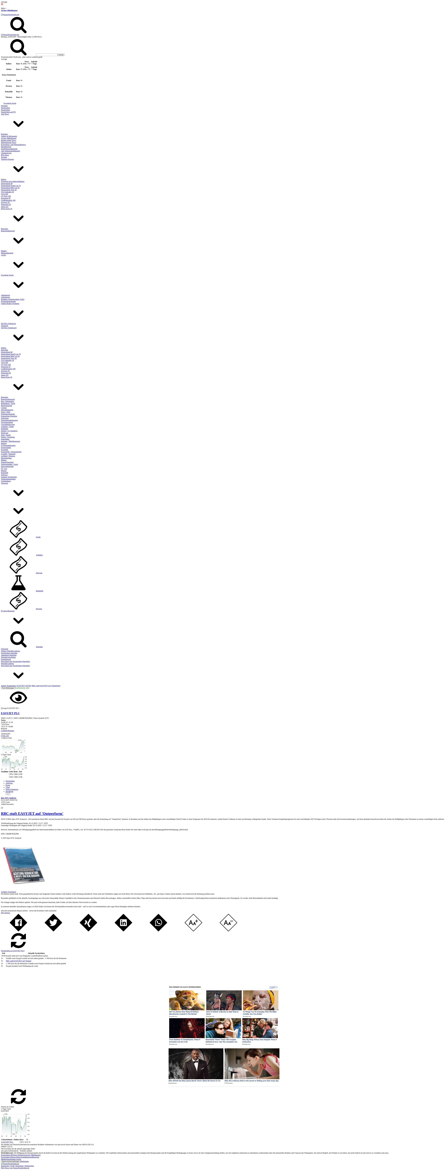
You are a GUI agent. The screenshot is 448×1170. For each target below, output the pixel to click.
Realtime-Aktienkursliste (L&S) (12, 299)
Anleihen (39, 555)
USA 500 (4, 194)
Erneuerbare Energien (9, 416)
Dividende (9, 792)
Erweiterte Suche (10, 103)
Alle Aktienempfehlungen (10, 151)
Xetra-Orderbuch (12, 789)
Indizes (3, 179)
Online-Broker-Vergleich (10, 304)
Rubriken (4, 134)
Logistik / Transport (8, 454)
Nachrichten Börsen (8, 1157)
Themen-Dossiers (7, 159)
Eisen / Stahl (5, 412)
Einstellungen (6, 659)
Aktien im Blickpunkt (9, 136)
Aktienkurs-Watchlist (8, 655)
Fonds (38, 537)
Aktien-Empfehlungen (24, 1157)
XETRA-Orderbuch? (9, 328)
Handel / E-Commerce (9, 431)
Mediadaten (24, 1161)
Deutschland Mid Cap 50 (10, 188)
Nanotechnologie (7, 462)
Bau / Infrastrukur (7, 401)
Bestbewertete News (8, 140)
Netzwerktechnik (7, 466)
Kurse (8, 785)
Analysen (9, 783)
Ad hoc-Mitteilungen (9, 10)
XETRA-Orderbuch (8, 324)
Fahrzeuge (5, 418)
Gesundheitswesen (8, 424)
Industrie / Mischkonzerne (10, 441)
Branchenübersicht (8, 231)
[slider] (4, 806)
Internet (4, 443)
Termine (4, 157)
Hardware (4, 433)
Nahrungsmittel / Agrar (9, 464)
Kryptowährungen (7, 611)
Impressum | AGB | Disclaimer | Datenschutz (17, 1166)
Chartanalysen (6, 153)
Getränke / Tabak (7, 427)
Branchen (4, 229)
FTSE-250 (5, 736)
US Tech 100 (6, 196)
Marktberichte (6, 147)
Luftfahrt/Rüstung (7, 731)
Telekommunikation (8, 479)
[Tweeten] (53, 931)
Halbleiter (4, 429)
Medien (4, 251)
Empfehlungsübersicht (9, 149)
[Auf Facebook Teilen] (18, 931)
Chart (8, 787)
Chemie (4, 408)
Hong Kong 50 (6, 209)
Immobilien (5, 439)
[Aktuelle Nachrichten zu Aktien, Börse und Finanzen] (10, 15)
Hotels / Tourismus (8, 437)
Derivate (39, 573)
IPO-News (5, 155)
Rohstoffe (4, 473)
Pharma (4, 471)
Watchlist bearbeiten (8, 657)
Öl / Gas (4, 469)
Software (4, 475)
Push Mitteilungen (8, 688)
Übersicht (4, 326)
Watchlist (39, 647)
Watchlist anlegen (7, 664)
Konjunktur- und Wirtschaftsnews (13, 145)
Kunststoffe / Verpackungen (11, 452)
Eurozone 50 (5, 198)
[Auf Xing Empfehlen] (88, 931)
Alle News (5, 114)
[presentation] (7, 794)
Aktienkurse (5, 295)
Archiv (3, 255)
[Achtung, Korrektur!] (23, 890)
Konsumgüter (6, 448)
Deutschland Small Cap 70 (11, 186)
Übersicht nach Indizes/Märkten (12, 181)
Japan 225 (4, 207)
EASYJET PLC (7, 1142)
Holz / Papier (6, 435)
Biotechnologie (6, 406)
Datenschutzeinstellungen (10, 1161)
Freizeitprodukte (7, 422)
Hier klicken (5, 913)
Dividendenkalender (8, 301)
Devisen (39, 609)
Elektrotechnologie (8, 414)
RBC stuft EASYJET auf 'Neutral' (18, 961)
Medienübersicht (7, 253)
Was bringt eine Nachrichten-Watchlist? (15, 661)
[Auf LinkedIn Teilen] (123, 931)
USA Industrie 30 (7, 192)
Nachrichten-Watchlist (9, 653)
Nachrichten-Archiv (14, 1159)
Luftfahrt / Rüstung (8, 456)
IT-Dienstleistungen (8, 445)
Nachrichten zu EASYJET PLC (13, 951)
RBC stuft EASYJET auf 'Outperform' (32, 813)
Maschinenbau (6, 458)
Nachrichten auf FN (8, 112)
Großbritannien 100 (8, 200)
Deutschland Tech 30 (9, 190)
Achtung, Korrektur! (8, 892)
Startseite (4, 106)
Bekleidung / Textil (8, 404)
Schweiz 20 (5, 202)
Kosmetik (4, 450)
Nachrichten (5, 108)
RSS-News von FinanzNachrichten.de (15, 1168)
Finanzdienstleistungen (9, 420)
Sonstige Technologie (9, 477)
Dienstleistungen (7, 410)
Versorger (4, 483)
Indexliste (4, 350)
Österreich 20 (6, 205)
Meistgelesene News (8, 143)
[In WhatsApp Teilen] (158, 931)
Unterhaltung (6, 481)
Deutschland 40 (6, 184)
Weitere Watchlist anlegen (10, 651)
